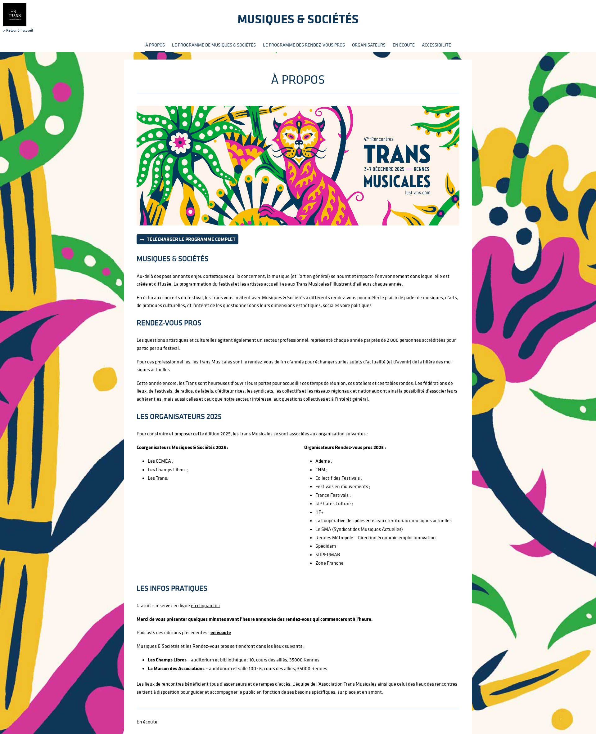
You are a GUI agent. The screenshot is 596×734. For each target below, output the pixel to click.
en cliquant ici (205, 605)
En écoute (404, 45)
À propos (155, 45)
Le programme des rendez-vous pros (304, 45)
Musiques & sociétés (298, 18)
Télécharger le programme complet (191, 239)
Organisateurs (369, 45)
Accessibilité (436, 45)
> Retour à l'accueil (18, 30)
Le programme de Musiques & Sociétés (214, 45)
